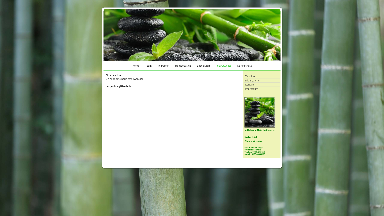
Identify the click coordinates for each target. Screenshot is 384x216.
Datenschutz (244, 65)
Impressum (251, 88)
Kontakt (249, 84)
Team (148, 65)
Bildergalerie (252, 80)
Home (135, 65)
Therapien (163, 65)
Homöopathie (183, 65)
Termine (250, 76)
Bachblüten (203, 65)
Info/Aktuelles (223, 65)
